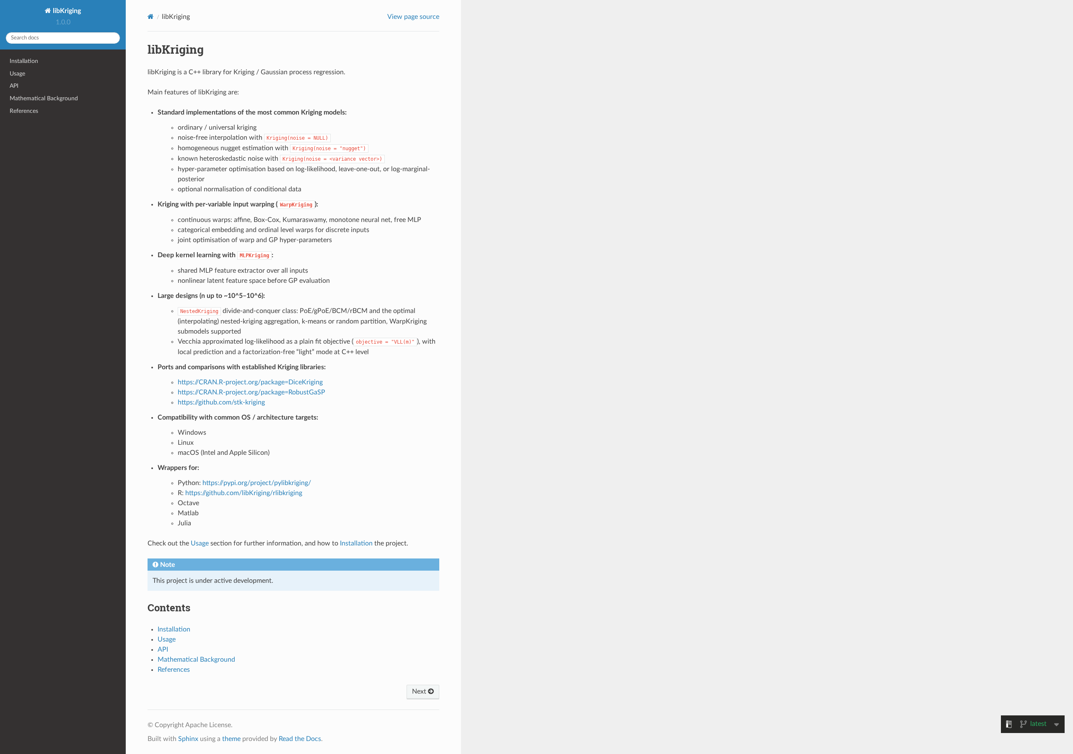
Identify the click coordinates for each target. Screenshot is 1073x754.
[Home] (151, 16)
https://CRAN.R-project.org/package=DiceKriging (250, 382)
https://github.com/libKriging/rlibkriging (243, 493)
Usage (17, 73)
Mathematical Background (44, 98)
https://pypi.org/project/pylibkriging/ (256, 483)
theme (231, 739)
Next (420, 691)
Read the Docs (300, 739)
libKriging (66, 11)
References (24, 111)
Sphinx (188, 739)
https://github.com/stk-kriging (221, 402)
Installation (24, 61)
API (14, 86)
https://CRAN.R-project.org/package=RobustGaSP (251, 392)
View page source (413, 16)
